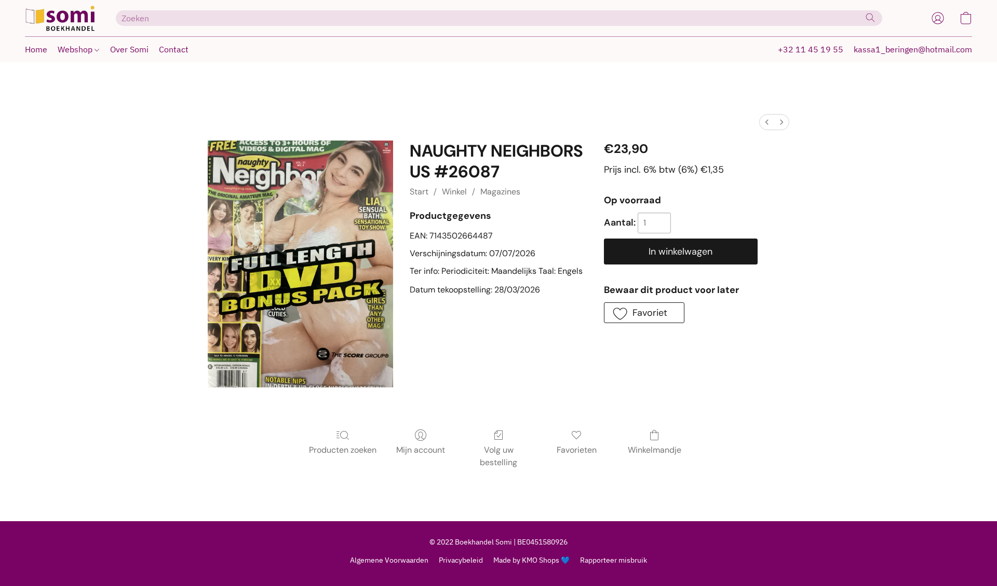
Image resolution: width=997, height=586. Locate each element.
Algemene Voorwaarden (389, 560)
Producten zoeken (342, 449)
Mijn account (420, 449)
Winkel (454, 191)
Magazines (500, 191)
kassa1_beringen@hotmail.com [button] (913, 49)
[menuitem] (767, 122)
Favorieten (577, 449)
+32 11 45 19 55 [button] (810, 49)
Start (419, 191)
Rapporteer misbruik (613, 560)
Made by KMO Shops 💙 (531, 560)
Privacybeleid (461, 560)
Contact (173, 49)
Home (36, 49)
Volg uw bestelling (498, 456)
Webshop (76, 49)
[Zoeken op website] (870, 17)
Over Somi (129, 49)
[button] (60, 18)
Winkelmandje (654, 449)
